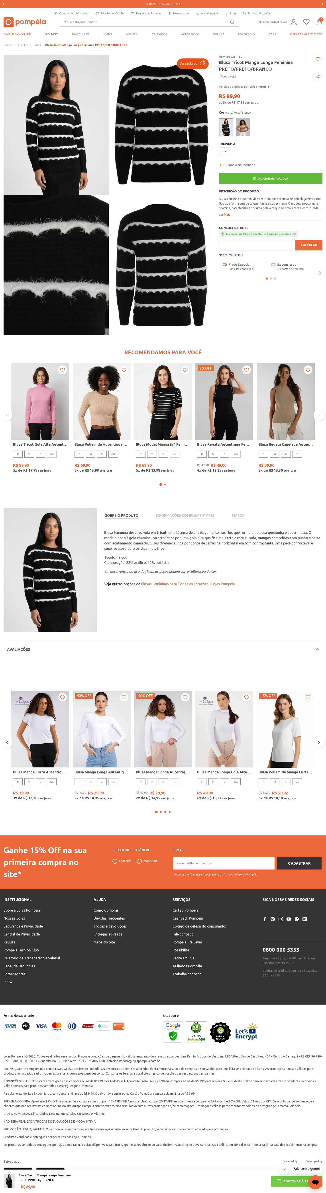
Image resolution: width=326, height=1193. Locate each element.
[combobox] (149, 22)
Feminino (22, 45)
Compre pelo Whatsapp (73, 13)
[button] (193, 63)
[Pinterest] (273, 919)
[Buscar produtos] (232, 22)
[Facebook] (265, 919)
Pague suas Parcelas (148, 13)
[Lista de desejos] (306, 22)
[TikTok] (297, 919)
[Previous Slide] (3, 4)
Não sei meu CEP (229, 255)
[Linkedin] (304, 919)
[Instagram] (281, 919)
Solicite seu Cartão (112, 13)
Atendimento (209, 13)
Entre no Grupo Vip (259, 13)
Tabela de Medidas (241, 165)
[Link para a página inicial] (8, 45)
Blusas (37, 45)
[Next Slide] (322, 4)
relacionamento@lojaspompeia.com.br (133, 1061)
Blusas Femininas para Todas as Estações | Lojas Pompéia (188, 584)
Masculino (150, 861)
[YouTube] (289, 919)
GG (113, 454)
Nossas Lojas (181, 13)
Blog (233, 13)
